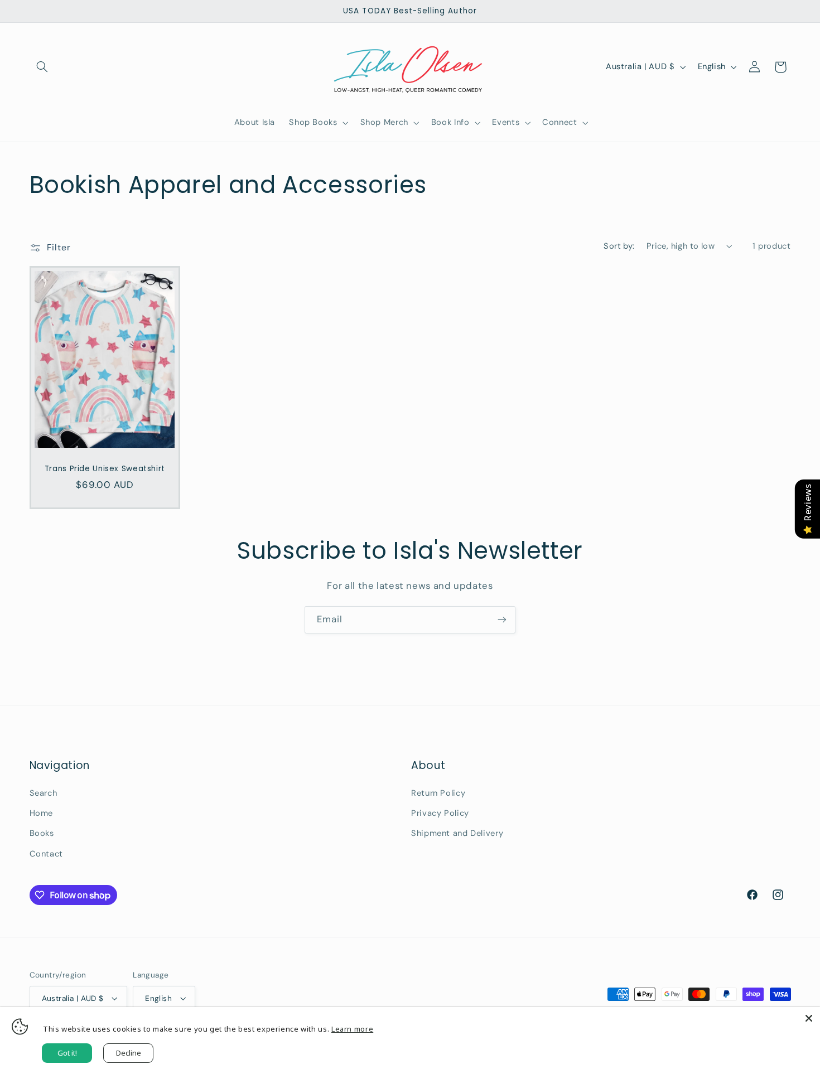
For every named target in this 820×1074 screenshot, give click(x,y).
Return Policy (438, 793)
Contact (46, 853)
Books (42, 833)
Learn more (352, 1029)
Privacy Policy (440, 813)
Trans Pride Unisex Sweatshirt (104, 468)
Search (43, 793)
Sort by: (619, 245)
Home (42, 813)
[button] (42, 67)
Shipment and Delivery (457, 833)
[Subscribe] (502, 619)
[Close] (808, 1018)
